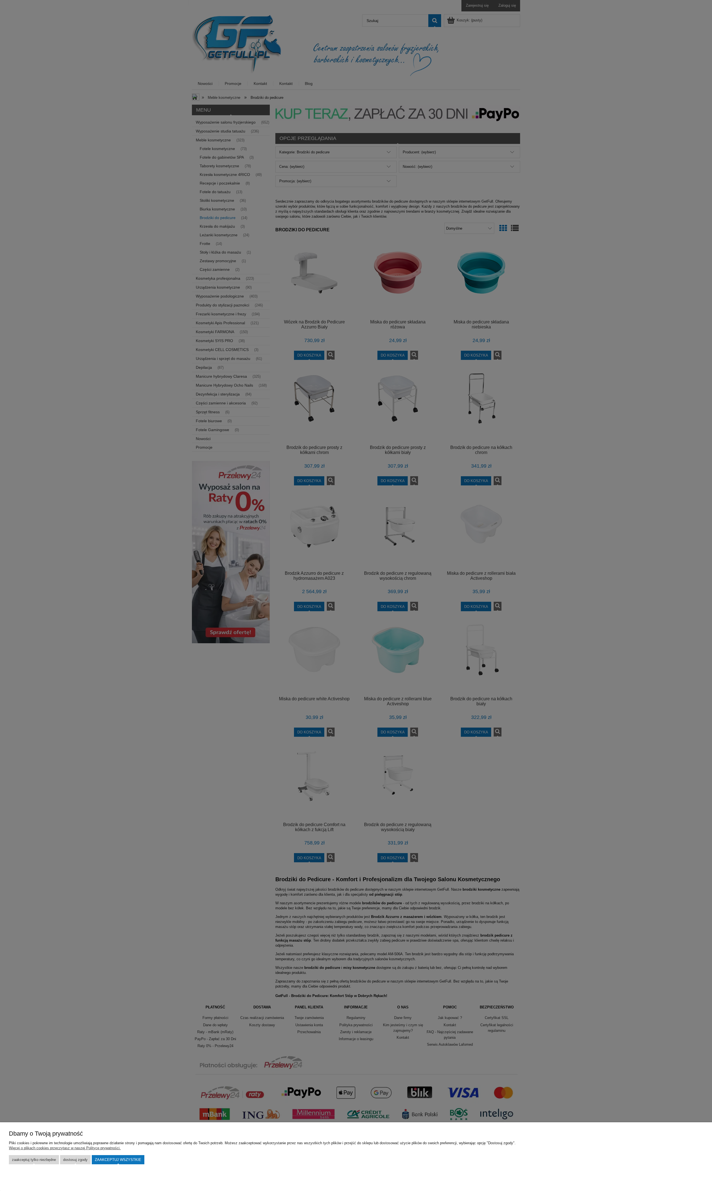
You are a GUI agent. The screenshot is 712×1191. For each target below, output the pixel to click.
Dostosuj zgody (75, 1160)
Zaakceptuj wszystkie (118, 1160)
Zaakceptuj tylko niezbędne (34, 1160)
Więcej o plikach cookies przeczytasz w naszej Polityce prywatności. (65, 1148)
